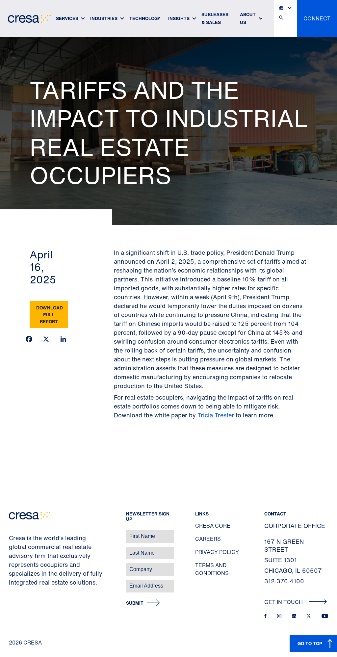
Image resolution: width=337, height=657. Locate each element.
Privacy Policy (217, 552)
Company (12, 566)
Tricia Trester (215, 415)
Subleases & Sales (214, 18)
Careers (208, 539)
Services (67, 18)
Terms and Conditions (212, 569)
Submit (134, 603)
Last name (12, 549)
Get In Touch (284, 602)
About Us (248, 18)
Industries (103, 18)
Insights (179, 18)
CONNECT (316, 18)
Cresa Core (212, 526)
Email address (16, 582)
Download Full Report (49, 314)
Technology (144, 18)
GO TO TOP (310, 643)
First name (13, 533)
